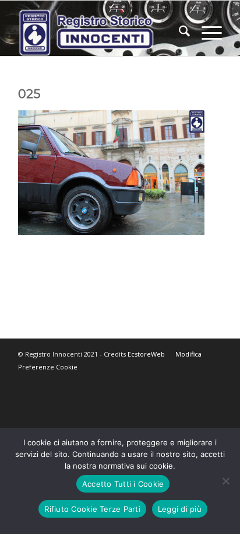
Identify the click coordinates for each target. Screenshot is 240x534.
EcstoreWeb (146, 354)
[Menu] (206, 32)
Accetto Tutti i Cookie (123, 483)
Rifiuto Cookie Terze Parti (92, 509)
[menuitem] (178, 32)
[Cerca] (178, 32)
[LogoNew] (99, 32)
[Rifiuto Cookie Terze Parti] (225, 481)
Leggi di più (180, 509)
